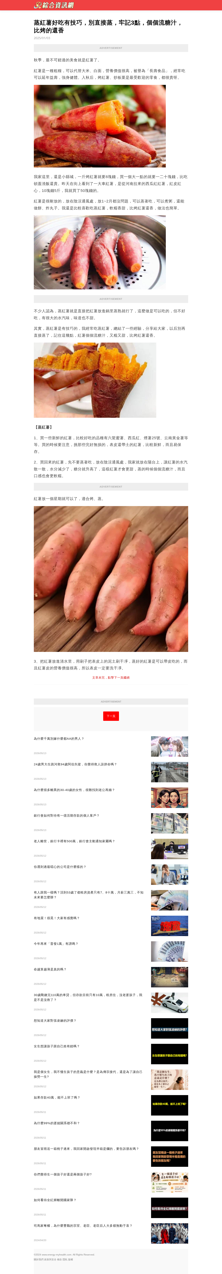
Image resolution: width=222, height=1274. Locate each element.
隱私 (65, 1259)
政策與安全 (50, 1259)
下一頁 (111, 716)
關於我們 (39, 1259)
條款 (59, 1259)
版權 (70, 1259)
